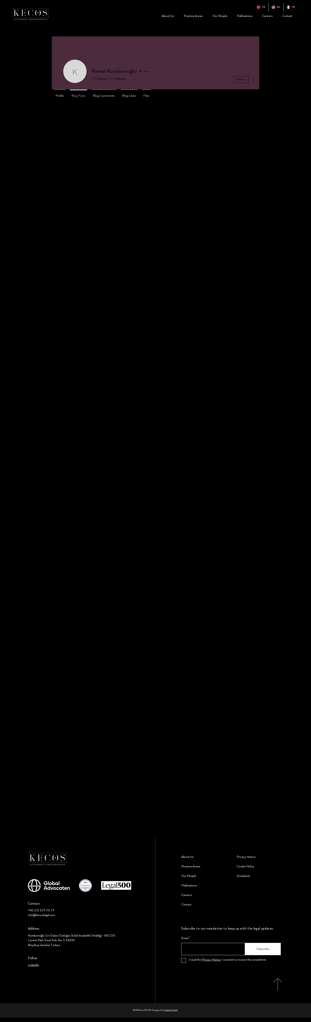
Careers (186, 895)
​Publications (189, 885)
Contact (186, 904)
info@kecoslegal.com (41, 915)
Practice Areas (190, 866)
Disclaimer (243, 876)
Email (185, 938)
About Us (187, 857)
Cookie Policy (245, 866)
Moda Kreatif (171, 1010)
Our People (188, 876)
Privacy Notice (246, 857)
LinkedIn (33, 965)
